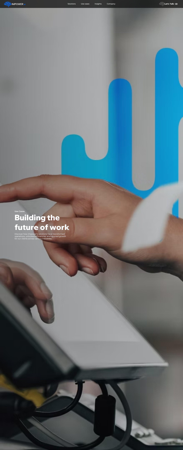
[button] (71, 4)
